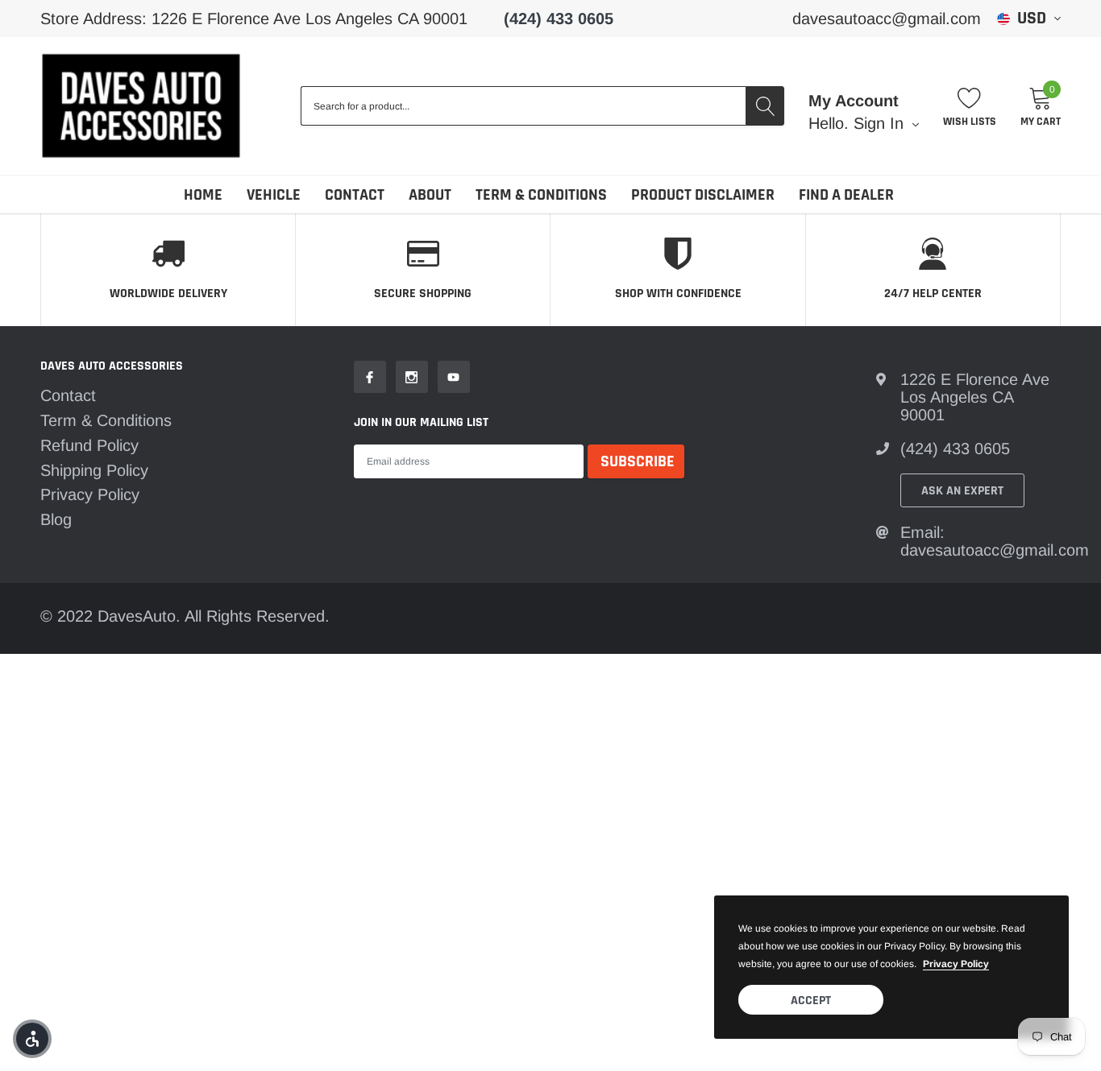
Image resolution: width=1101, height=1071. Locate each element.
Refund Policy (89, 445)
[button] (32, 1038)
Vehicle (274, 194)
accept (811, 1000)
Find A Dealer (846, 194)
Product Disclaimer (703, 194)
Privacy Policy (89, 494)
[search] (765, 106)
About (430, 194)
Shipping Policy (94, 470)
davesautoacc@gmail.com (886, 18)
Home (203, 194)
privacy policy (956, 964)
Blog (56, 519)
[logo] (141, 105)
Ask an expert (962, 490)
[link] (370, 377)
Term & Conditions (541, 194)
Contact (354, 194)
